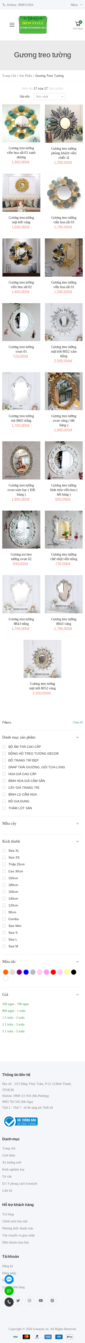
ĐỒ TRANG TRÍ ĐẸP (23, 760)
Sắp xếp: (24, 96)
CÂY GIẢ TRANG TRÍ (23, 787)
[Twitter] (18, 1300)
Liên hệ (7, 1190)
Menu (74, 5)
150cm (13, 878)
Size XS (13, 857)
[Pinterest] (52, 1300)
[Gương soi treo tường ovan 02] (21, 530)
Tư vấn (7, 1176)
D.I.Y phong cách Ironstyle (19, 1183)
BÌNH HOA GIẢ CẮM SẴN (26, 781)
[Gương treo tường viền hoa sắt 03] (64, 193)
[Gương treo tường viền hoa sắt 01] (64, 257)
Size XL (13, 850)
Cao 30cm (15, 871)
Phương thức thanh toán (17, 1228)
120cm (13, 905)
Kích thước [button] (11, 841)
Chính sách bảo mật (14, 1221)
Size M (13, 946)
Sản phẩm (25, 75)
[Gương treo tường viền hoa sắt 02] (21, 257)
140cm (13, 898)
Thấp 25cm (16, 864)
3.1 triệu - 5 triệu (13, 1031)
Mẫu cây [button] (9, 823)
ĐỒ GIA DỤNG (18, 801)
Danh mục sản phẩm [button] (18, 737)
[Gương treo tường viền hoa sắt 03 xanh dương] (21, 123)
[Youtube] (40, 1300)
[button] (78, 25)
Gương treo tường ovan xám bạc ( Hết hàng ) (21, 489)
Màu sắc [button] (9, 961)
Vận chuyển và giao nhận (18, 1235)
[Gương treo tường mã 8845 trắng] (21, 391)
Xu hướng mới (11, 1162)
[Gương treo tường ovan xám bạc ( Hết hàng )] (21, 460)
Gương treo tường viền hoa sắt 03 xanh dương (21, 152)
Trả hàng (8, 1214)
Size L (12, 939)
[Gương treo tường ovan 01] (21, 322)
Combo (13, 919)
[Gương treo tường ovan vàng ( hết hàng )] (64, 391)
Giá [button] (5, 994)
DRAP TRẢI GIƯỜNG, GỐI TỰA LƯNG (36, 767)
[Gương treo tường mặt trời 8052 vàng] (43, 659)
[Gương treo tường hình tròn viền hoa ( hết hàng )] (64, 460)
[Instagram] (29, 1300)
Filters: (7, 722)
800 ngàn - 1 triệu (13, 1011)
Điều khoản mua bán (15, 1242)
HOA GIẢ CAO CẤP (22, 774)
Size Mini (14, 926)
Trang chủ (9, 75)
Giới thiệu (8, 1155)
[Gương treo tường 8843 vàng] (64, 594)
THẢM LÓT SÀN (20, 808)
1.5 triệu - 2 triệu (13, 1017)
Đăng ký (7, 1266)
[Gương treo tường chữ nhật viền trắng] (64, 530)
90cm (12, 912)
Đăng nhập (9, 1273)
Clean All (78, 722)
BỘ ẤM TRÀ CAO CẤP (24, 747)
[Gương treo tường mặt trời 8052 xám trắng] (64, 322)
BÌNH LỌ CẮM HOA (22, 794)
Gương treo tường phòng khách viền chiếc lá (63, 153)
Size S (12, 932)
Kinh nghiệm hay (13, 1169)
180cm (13, 885)
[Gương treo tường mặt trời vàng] (21, 193)
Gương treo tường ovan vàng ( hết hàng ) (63, 420)
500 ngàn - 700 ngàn (15, 1004)
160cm (13, 892)
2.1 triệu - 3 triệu (13, 1024)
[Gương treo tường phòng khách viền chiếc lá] (64, 124)
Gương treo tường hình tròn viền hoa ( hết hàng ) (64, 489)
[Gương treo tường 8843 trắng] (21, 594)
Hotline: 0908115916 (20, 5)
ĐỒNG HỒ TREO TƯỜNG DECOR (33, 753)
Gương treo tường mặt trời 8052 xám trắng (63, 351)
